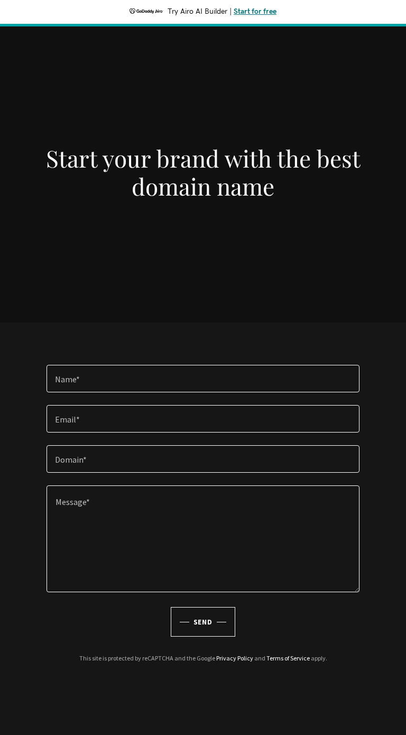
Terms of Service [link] (288, 658)
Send (203, 622)
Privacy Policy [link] (234, 658)
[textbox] (203, 378)
